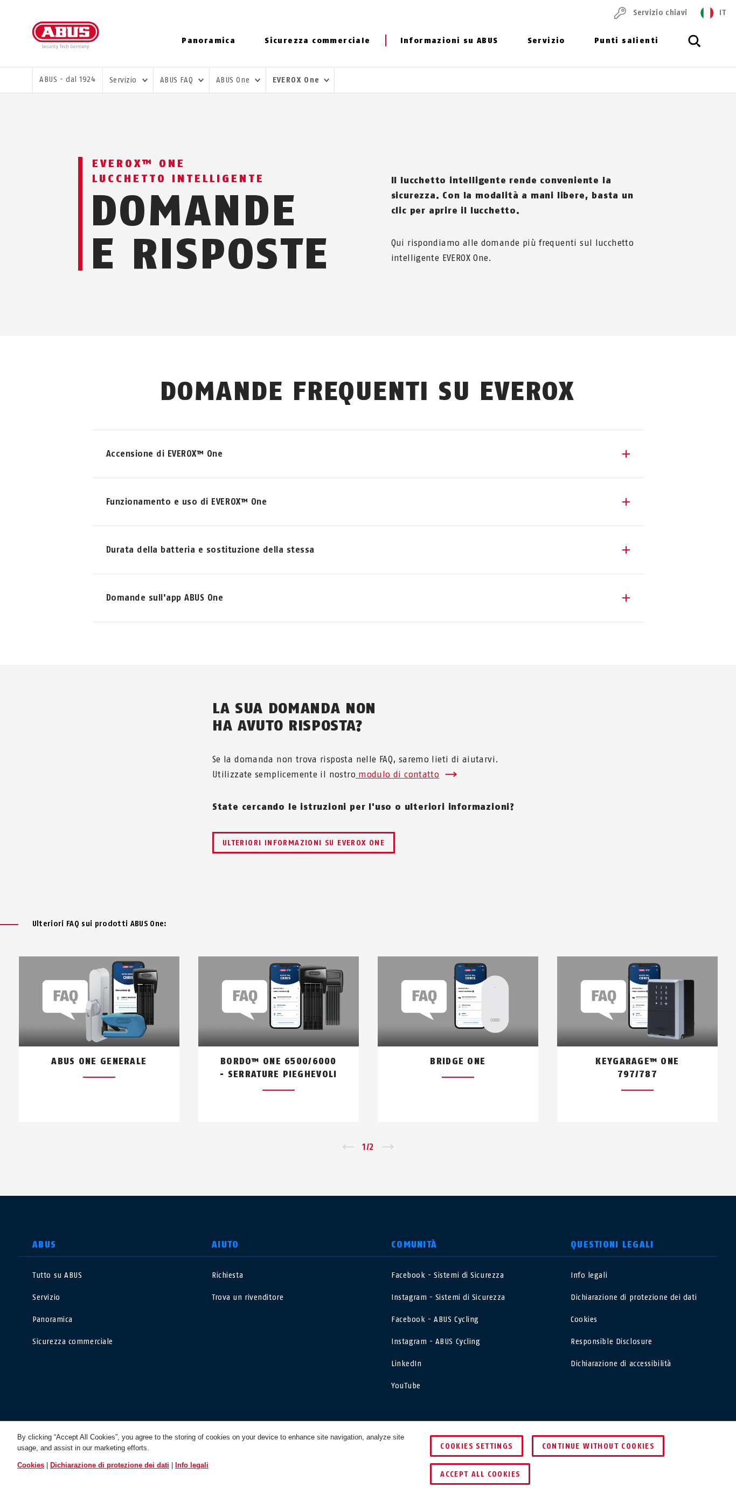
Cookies (584, 1319)
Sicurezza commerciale (317, 40)
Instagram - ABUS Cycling (435, 1341)
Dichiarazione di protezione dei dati (634, 1297)
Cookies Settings (476, 1446)
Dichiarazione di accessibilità (621, 1363)
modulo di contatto (397, 774)
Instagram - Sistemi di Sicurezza (448, 1297)
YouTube (406, 1385)
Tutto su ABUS (57, 1275)
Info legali (589, 1275)
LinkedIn (406, 1363)
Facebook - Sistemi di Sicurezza (447, 1275)
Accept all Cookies (480, 1474)
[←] (348, 1147)
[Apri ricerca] (694, 47)
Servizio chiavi (660, 12)
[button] (368, 454)
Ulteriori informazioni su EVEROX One (304, 843)
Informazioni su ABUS (449, 40)
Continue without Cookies (598, 1446)
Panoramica (208, 40)
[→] (388, 1147)
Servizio (546, 40)
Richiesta (227, 1275)
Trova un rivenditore (247, 1297)
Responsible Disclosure (611, 1341)
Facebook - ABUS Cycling (435, 1319)
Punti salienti (626, 40)
